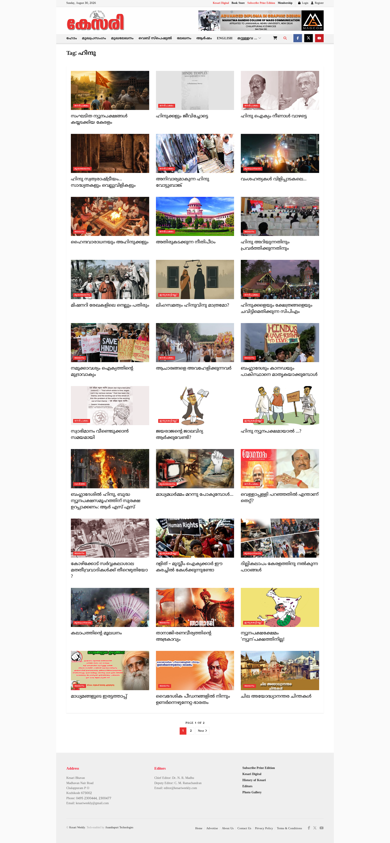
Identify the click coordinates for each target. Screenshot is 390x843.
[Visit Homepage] (95, 20)
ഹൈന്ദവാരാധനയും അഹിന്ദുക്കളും (110, 242)
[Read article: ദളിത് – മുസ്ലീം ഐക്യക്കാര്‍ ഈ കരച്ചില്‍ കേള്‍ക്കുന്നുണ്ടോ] (195, 538)
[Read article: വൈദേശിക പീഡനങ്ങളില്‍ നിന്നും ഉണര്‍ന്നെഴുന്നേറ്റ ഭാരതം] (195, 670)
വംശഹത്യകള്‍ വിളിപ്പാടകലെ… (273, 179)
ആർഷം (204, 38)
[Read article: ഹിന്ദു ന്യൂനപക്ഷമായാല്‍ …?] (280, 405)
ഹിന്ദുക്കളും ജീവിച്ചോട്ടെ (182, 116)
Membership (285, 3)
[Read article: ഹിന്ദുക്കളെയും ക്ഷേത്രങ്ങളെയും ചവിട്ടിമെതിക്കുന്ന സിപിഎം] (280, 279)
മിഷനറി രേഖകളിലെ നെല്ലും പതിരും (110, 305)
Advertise (212, 828)
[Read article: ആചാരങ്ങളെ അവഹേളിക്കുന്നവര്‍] (195, 342)
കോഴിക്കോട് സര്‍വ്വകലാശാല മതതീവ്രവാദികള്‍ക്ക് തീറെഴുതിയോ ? (109, 570)
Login (304, 3)
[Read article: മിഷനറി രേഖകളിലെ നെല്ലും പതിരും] (110, 279)
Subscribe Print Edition (261, 3)
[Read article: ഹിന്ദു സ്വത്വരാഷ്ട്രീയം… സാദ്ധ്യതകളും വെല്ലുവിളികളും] (110, 153)
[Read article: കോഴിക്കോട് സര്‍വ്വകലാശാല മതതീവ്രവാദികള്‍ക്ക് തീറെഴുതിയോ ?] (110, 538)
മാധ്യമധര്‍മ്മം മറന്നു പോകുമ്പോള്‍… (194, 495)
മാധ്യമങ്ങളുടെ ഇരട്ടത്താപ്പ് (99, 696)
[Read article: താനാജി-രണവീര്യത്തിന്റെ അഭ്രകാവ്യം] (195, 607)
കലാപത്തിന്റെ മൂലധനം (96, 633)
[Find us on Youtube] (319, 38)
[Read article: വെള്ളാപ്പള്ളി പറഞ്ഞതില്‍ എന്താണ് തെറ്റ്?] (280, 468)
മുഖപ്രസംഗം (94, 38)
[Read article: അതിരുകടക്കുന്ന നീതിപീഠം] (195, 216)
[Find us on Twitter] (308, 38)
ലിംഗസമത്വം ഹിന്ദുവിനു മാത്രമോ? (192, 305)
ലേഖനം (184, 38)
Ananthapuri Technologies (119, 827)
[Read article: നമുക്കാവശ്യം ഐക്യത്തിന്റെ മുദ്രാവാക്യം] (110, 342)
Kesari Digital (221, 3)
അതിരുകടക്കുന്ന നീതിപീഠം (186, 242)
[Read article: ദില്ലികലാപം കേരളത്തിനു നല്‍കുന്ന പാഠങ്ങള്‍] (280, 538)
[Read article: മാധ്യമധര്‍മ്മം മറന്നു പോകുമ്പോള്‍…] (195, 468)
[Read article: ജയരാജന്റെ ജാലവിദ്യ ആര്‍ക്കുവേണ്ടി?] (195, 405)
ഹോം (71, 38)
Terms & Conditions (289, 828)
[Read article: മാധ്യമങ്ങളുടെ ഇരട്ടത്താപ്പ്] (110, 670)
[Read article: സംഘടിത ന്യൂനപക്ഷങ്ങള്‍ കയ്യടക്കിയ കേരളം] (110, 90)
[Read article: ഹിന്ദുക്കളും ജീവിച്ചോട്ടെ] (195, 90)
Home (198, 828)
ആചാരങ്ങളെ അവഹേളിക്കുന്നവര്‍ (194, 368)
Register (319, 3)
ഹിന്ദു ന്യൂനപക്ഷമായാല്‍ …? (271, 431)
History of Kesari (254, 780)
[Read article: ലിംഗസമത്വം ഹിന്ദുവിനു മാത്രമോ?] (195, 279)
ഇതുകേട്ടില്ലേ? (169, 294)
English (224, 38)
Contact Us (244, 828)
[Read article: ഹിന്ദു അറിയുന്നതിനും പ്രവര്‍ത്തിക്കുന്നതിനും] (280, 216)
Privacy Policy (264, 828)
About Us (228, 828)
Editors (247, 786)
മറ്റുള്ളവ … (247, 38)
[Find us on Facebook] (297, 38)
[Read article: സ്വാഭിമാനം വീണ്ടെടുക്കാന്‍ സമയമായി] (110, 405)
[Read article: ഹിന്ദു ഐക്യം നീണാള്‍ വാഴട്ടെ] (280, 90)
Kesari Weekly (77, 827)
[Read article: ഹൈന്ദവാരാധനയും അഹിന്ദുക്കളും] (110, 216)
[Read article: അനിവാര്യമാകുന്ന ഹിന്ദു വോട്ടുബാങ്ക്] (195, 153)
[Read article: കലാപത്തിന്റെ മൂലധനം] (110, 607)
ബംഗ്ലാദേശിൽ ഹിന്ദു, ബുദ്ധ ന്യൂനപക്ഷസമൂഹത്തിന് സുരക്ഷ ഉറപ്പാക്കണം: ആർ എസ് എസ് (105, 501)
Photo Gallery (252, 792)
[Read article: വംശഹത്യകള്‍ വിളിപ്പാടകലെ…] (280, 153)
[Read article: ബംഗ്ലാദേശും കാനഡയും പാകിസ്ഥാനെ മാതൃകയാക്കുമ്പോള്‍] (280, 342)
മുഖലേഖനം (122, 38)
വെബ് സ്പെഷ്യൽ (155, 38)
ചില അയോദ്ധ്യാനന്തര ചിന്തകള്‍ (276, 696)
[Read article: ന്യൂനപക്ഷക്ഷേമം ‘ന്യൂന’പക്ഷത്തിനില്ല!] (280, 607)
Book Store (238, 3)
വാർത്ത (79, 484)
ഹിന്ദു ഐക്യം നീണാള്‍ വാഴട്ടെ (273, 116)
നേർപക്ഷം (81, 105)
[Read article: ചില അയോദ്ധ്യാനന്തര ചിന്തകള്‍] (280, 670)
